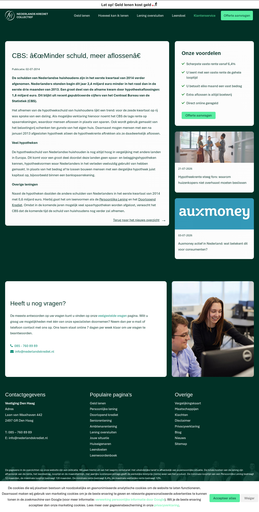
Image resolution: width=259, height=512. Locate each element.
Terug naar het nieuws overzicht (136, 220)
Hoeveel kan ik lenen (113, 15)
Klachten (181, 415)
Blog (178, 432)
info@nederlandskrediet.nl (34, 351)
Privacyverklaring (187, 426)
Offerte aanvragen (237, 15)
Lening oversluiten (150, 15)
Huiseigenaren (100, 444)
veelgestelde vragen (112, 315)
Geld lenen (82, 15)
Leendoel (178, 15)
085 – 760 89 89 (20, 432)
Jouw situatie (99, 438)
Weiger (249, 498)
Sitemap (181, 444)
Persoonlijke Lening (113, 199)
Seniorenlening (101, 420)
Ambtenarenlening (103, 426)
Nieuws (180, 438)
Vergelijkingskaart (188, 403)
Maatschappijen (187, 409)
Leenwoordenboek (103, 455)
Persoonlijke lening (103, 409)
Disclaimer (183, 420)
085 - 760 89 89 (26, 346)
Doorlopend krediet (104, 415)
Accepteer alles (224, 498)
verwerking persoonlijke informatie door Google (130, 499)
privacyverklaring (166, 505)
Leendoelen (98, 449)
